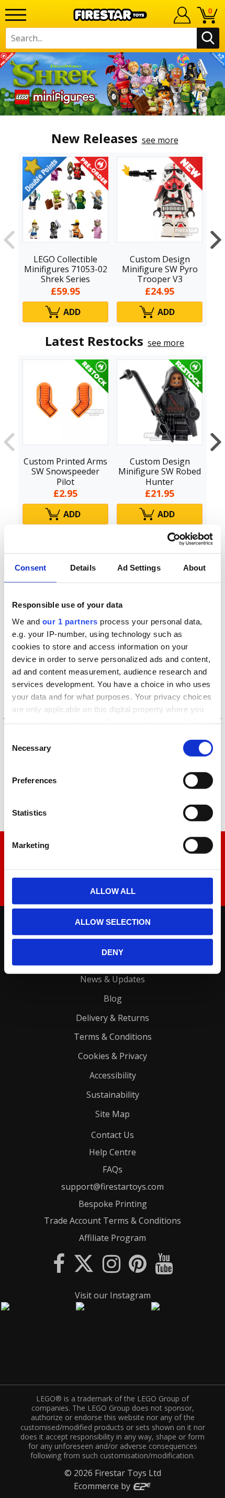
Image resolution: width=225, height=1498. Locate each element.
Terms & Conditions (113, 1036)
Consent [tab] (30, 567)
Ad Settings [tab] (139, 567)
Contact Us (112, 1135)
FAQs (112, 1169)
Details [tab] (83, 567)
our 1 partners (70, 621)
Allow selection (113, 921)
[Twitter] (83, 1263)
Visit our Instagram (113, 1295)
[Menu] (15, 15)
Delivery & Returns (112, 1018)
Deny (112, 952)
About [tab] (194, 567)
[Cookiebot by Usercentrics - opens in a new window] (167, 538)
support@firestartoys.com (112, 1186)
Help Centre (112, 1152)
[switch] (198, 780)
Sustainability (112, 1094)
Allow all (113, 891)
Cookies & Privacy (112, 1056)
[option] (112, 83)
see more (160, 140)
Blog (113, 998)
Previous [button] (9, 239)
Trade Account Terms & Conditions (112, 1220)
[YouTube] (164, 1263)
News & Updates (112, 979)
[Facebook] (59, 1263)
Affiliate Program (112, 1238)
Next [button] (216, 239)
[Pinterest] (138, 1263)
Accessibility (112, 1075)
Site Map (112, 1114)
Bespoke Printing (112, 1204)
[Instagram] (111, 1263)
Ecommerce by (103, 1486)
